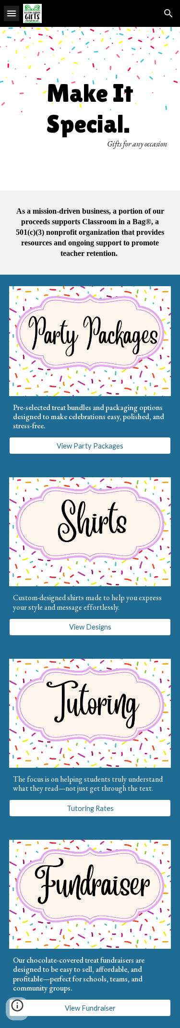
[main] (90, 108)
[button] (11, 13)
